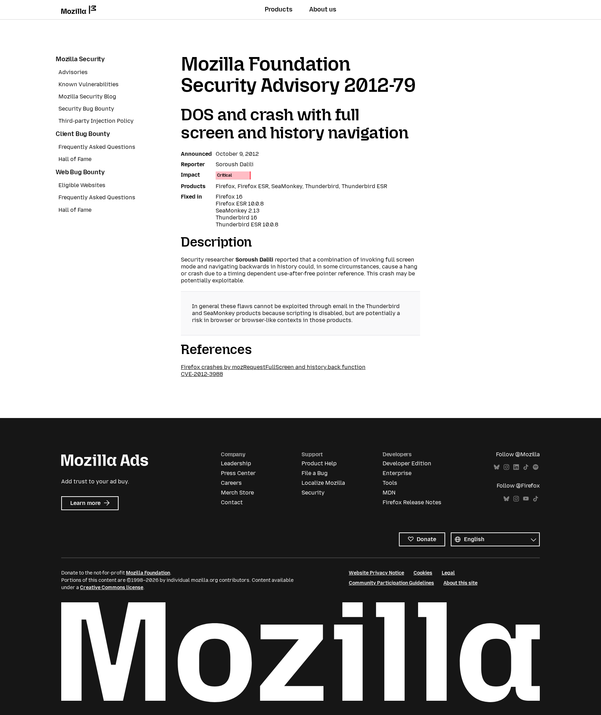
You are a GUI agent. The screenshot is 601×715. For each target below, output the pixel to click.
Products (279, 9)
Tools (390, 483)
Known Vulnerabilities (88, 84)
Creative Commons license (111, 588)
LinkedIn (516, 467)
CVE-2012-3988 (202, 374)
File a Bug (315, 473)
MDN (389, 492)
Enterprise (397, 473)
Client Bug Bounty (83, 134)
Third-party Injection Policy (96, 121)
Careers (231, 483)
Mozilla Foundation (148, 573)
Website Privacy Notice (376, 573)
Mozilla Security (80, 59)
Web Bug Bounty (80, 172)
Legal (448, 573)
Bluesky (496, 467)
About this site (460, 583)
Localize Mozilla (323, 483)
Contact (232, 502)
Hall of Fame (74, 159)
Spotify (535, 467)
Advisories (73, 72)
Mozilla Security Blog (87, 96)
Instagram (506, 467)
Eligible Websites (81, 185)
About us (322, 9)
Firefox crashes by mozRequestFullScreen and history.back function (273, 367)
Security (313, 492)
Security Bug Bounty (86, 108)
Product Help (319, 463)
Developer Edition (407, 463)
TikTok (526, 467)
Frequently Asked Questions (96, 147)
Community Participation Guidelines (391, 583)
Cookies (423, 573)
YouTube (526, 499)
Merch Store (237, 492)
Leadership (236, 463)
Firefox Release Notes (412, 502)
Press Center (238, 473)
